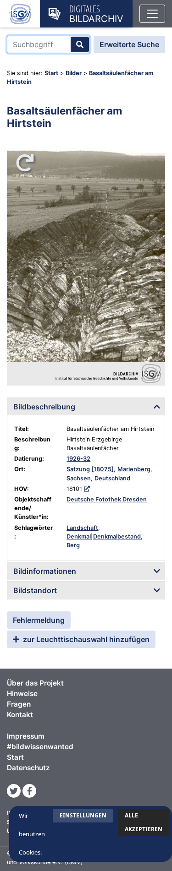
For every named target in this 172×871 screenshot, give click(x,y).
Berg (73, 545)
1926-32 (78, 458)
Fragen (19, 704)
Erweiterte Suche (129, 44)
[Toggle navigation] (152, 14)
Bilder (74, 73)
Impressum (25, 736)
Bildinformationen (44, 571)
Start (51, 73)
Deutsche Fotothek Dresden (107, 499)
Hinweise (22, 693)
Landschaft (82, 527)
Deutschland (112, 478)
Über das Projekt (35, 683)
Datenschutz (28, 767)
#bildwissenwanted (40, 746)
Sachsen (79, 478)
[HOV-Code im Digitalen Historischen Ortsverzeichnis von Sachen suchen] (87, 488)
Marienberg (133, 469)
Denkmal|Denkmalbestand (104, 536)
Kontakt (20, 714)
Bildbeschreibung (44, 406)
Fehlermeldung (39, 620)
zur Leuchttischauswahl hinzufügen (85, 639)
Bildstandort (35, 590)
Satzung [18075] (90, 469)
